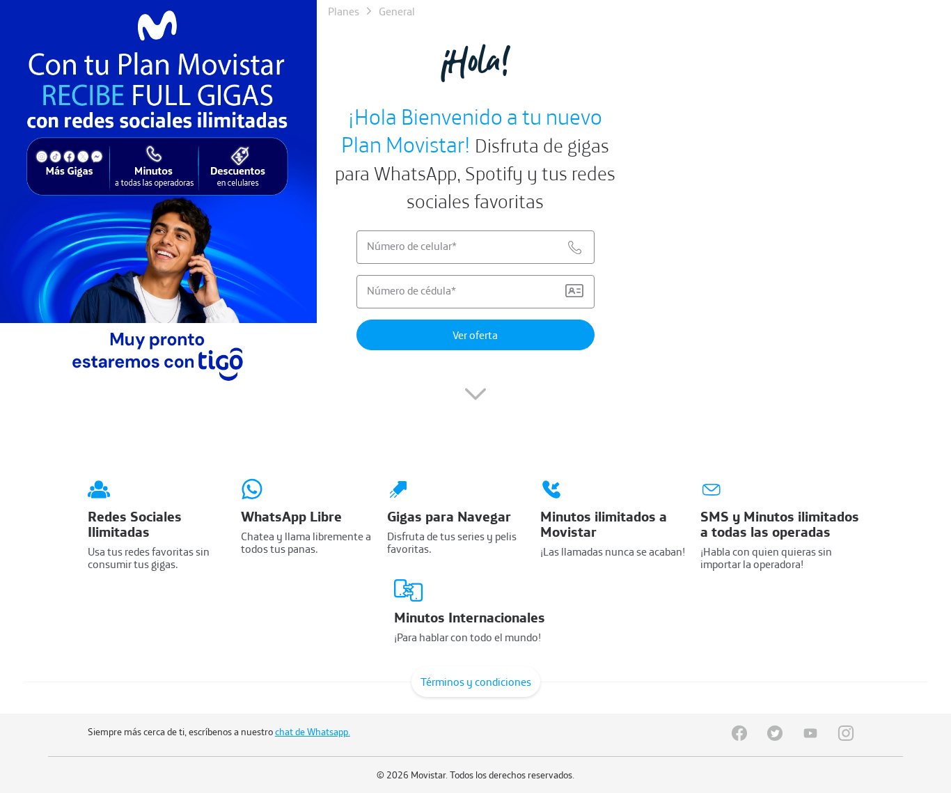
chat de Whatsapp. (312, 731)
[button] (475, 400)
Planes (343, 11)
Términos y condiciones (476, 682)
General (397, 11)
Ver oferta (475, 335)
